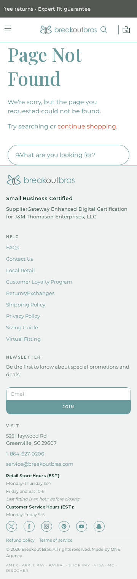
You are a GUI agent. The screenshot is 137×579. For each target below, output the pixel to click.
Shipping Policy (25, 305)
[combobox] (68, 155)
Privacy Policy (23, 316)
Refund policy (20, 540)
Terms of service (56, 540)
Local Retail (20, 270)
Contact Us (19, 259)
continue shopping (86, 126)
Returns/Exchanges (30, 293)
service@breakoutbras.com (39, 464)
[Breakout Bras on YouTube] (81, 526)
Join (68, 406)
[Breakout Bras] (68, 29)
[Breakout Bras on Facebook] (29, 526)
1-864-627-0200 (25, 454)
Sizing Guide (22, 327)
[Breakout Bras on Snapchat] (99, 526)
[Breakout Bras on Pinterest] (64, 526)
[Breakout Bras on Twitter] (11, 526)
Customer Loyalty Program (39, 282)
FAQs (12, 247)
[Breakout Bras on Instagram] (46, 526)
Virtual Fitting (23, 339)
